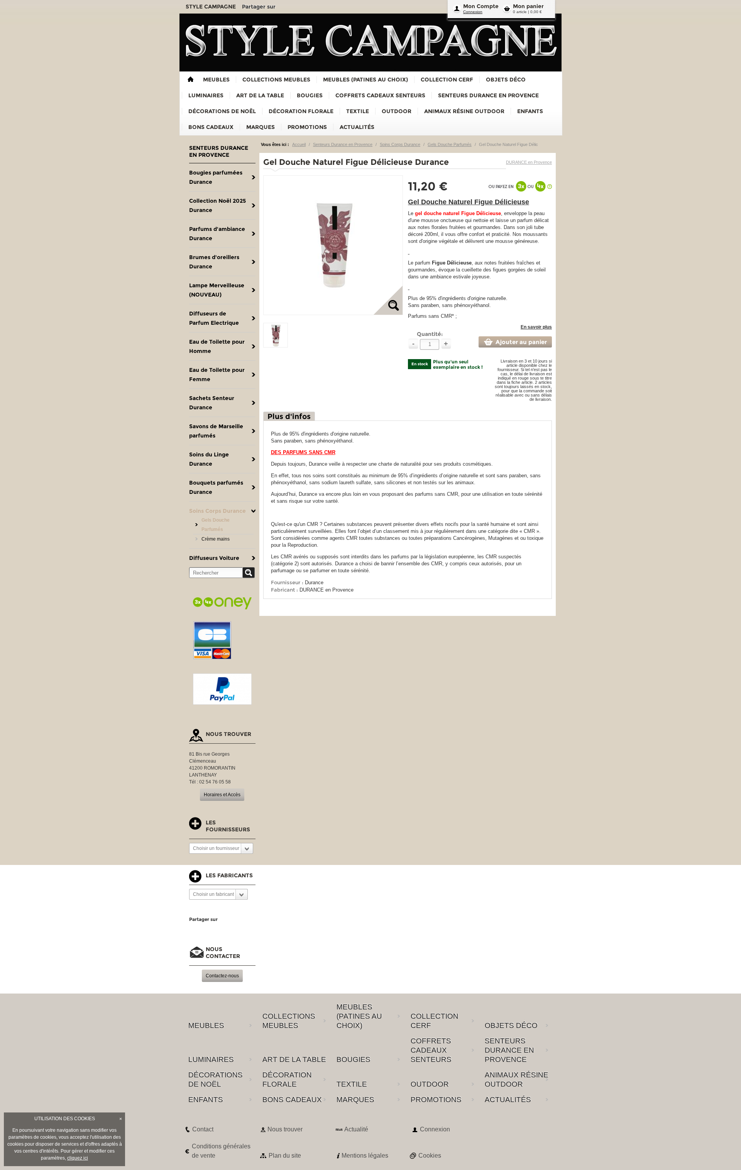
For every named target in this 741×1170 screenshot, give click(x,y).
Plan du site (285, 1155)
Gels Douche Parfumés (450, 144)
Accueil (299, 144)
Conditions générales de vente (221, 1151)
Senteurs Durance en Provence (342, 144)
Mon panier (528, 6)
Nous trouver (285, 1129)
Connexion (472, 12)
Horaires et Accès (222, 794)
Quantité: (430, 334)
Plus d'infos (289, 416)
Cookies (429, 1155)
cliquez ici (77, 1158)
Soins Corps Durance (400, 144)
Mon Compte (481, 6)
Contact (202, 1129)
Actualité (356, 1129)
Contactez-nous (222, 975)
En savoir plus (536, 327)
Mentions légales (365, 1155)
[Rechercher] (248, 572)
